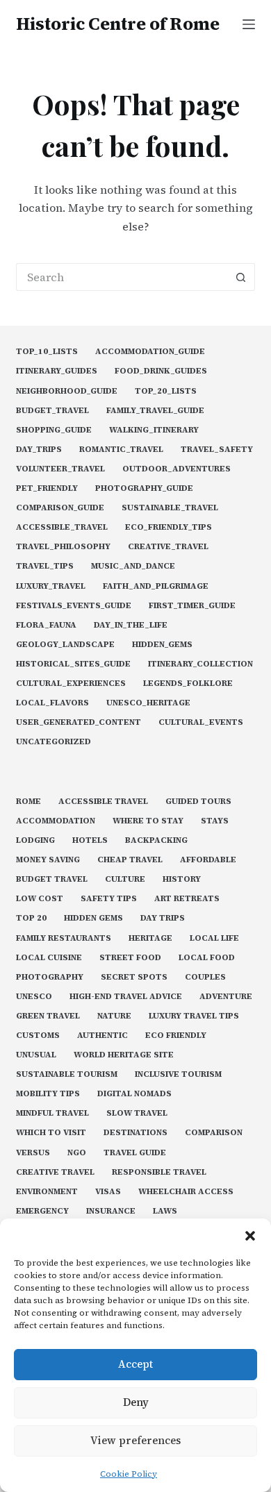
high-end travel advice (125, 996)
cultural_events (200, 722)
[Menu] (249, 24)
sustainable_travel (170, 508)
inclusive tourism (178, 1074)
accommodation (55, 821)
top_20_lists (166, 391)
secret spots (134, 977)
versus (33, 1153)
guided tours (198, 801)
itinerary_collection (200, 664)
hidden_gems (162, 644)
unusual (36, 1055)
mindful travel (52, 1113)
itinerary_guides (56, 371)
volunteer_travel (60, 469)
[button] (250, 1236)
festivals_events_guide (73, 606)
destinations (135, 1133)
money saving (48, 860)
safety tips (109, 899)
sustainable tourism (66, 1074)
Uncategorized (53, 742)
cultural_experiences (71, 683)
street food (130, 958)
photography (49, 977)
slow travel (136, 1113)
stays (215, 821)
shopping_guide (54, 430)
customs (38, 1035)
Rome (28, 801)
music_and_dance (133, 566)
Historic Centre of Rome (118, 23)
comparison (214, 1133)
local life (214, 938)
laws (165, 1211)
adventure (225, 996)
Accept (135, 1364)
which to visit (51, 1133)
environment (47, 1192)
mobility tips (48, 1094)
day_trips (39, 449)
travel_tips (45, 566)
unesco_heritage (148, 703)
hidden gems (93, 918)
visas (108, 1192)
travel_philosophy (63, 547)
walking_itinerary (154, 430)
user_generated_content (78, 722)
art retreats (187, 899)
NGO (76, 1153)
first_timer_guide (192, 606)
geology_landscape (65, 644)
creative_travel (168, 547)
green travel (48, 1016)
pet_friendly (47, 488)
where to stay (148, 821)
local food (207, 958)
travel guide (135, 1153)
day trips (162, 918)
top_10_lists (47, 351)
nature (114, 1016)
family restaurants (63, 938)
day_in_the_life (130, 625)
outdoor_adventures (176, 469)
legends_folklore (188, 683)
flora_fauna (46, 625)
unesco (34, 996)
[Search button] (241, 277)
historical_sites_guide (73, 664)
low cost (39, 899)
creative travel (55, 1172)
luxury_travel (50, 586)
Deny (136, 1402)
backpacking (156, 840)
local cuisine (49, 958)
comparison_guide (60, 508)
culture (125, 879)
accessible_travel (62, 527)
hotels (90, 840)
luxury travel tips (194, 1016)
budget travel (52, 879)
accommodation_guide (150, 351)
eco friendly (175, 1035)
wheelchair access (185, 1192)
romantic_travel (121, 449)
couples (205, 977)
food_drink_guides (161, 371)
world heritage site (124, 1055)
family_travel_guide (155, 410)
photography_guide (144, 488)
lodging (35, 840)
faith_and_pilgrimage (155, 586)
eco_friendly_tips (168, 527)
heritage (150, 938)
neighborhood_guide (66, 391)
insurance (111, 1211)
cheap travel (130, 860)
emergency (42, 1211)
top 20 (31, 918)
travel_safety (217, 449)
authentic (102, 1035)
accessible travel (103, 801)
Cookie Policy (128, 1474)
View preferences (135, 1440)
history (182, 879)
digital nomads (134, 1094)
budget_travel (52, 410)
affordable (208, 860)
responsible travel (159, 1172)
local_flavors (52, 703)
